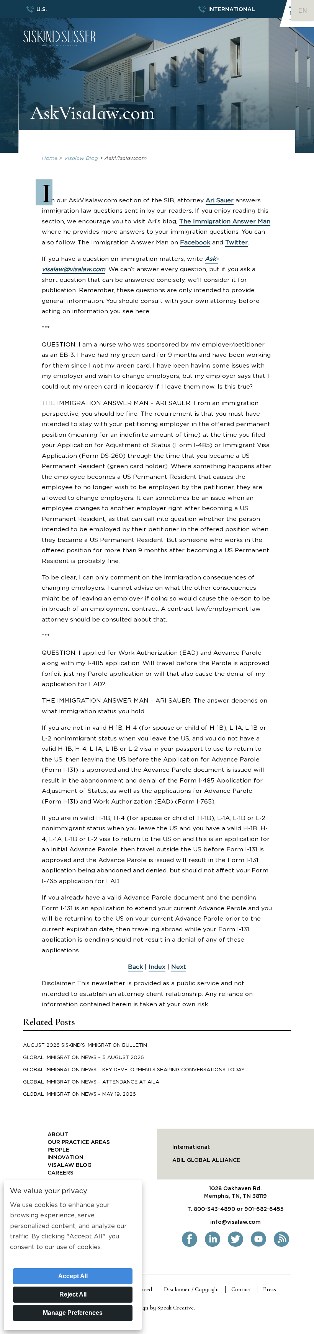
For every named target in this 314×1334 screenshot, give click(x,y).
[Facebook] (189, 1245)
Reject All (73, 1294)
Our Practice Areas (78, 1142)
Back (135, 967)
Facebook (195, 242)
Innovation (65, 1157)
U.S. (41, 9)
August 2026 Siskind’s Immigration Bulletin (85, 1045)
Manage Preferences (73, 1313)
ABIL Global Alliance (206, 1160)
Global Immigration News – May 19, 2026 (79, 1094)
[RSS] (281, 1245)
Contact (241, 1289)
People (58, 1150)
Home (49, 158)
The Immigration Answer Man (224, 221)
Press (269, 1289)
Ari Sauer (220, 200)
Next (178, 967)
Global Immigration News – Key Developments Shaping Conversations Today (134, 1069)
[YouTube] (258, 1245)
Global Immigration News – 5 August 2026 (83, 1057)
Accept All (73, 1276)
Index (157, 967)
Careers (60, 1173)
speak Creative (175, 1307)
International (231, 9)
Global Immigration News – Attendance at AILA (91, 1082)
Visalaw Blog (81, 158)
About (57, 1134)
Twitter (236, 242)
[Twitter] (235, 1245)
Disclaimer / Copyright (191, 1289)
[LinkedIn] (212, 1245)
